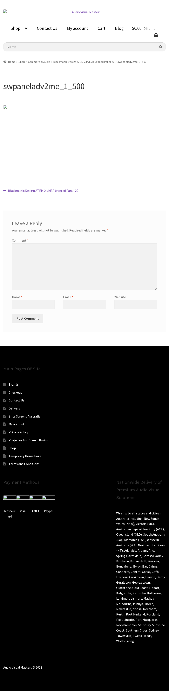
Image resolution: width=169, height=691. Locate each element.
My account (77, 28)
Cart (102, 28)
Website (120, 297)
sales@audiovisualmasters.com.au (54, 3)
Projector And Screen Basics (28, 440)
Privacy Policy (18, 432)
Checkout (15, 392)
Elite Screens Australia (24, 416)
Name (17, 297)
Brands (14, 384)
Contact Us (47, 28)
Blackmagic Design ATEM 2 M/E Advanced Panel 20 (83, 62)
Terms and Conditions (24, 464)
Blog (119, 28)
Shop (15, 28)
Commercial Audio (39, 62)
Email (68, 297)
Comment (20, 240)
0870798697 (14, 3)
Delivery (14, 408)
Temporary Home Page (25, 456)
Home (11, 62)
